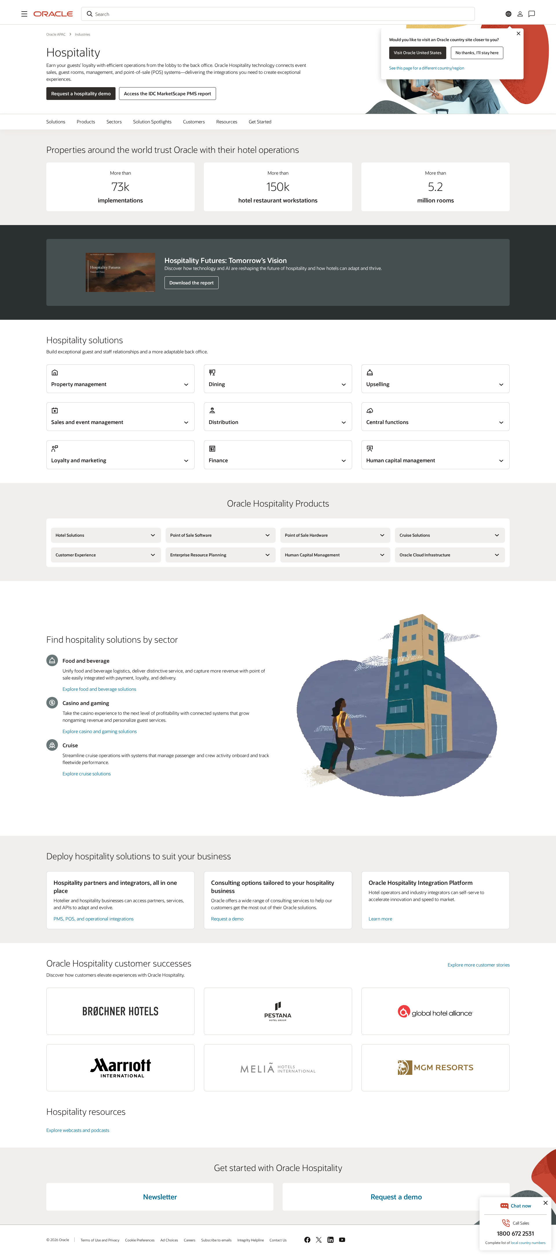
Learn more (380, 919)
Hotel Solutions (70, 535)
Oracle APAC (56, 34)
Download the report (191, 283)
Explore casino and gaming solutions (100, 731)
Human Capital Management (312, 555)
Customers (194, 121)
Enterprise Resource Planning (198, 555)
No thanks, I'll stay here (477, 52)
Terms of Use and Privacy (100, 1240)
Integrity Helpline (250, 1240)
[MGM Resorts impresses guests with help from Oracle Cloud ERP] (435, 1067)
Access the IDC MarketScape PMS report (167, 93)
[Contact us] (531, 13)
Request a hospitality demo (81, 93)
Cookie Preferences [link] (140, 1240)
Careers (189, 1240)
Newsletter (160, 1196)
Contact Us (278, 1240)
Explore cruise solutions (87, 773)
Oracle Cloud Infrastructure (425, 555)
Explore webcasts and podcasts (77, 1130)
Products (86, 121)
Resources (226, 121)
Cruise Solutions (415, 535)
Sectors (114, 121)
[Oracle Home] (53, 14)
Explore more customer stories (479, 965)
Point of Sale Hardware (306, 535)
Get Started (260, 121)
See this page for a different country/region (426, 68)
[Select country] (508, 13)
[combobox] (278, 14)
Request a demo (227, 919)
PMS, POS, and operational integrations (93, 919)
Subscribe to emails (216, 1240)
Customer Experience (76, 555)
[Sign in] (520, 13)
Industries (82, 34)
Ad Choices (169, 1240)
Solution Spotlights (152, 121)
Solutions (55, 121)
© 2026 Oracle (57, 1239)
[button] (24, 13)
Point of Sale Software (191, 535)
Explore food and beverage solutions (99, 689)
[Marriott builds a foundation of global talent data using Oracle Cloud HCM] (120, 1067)
